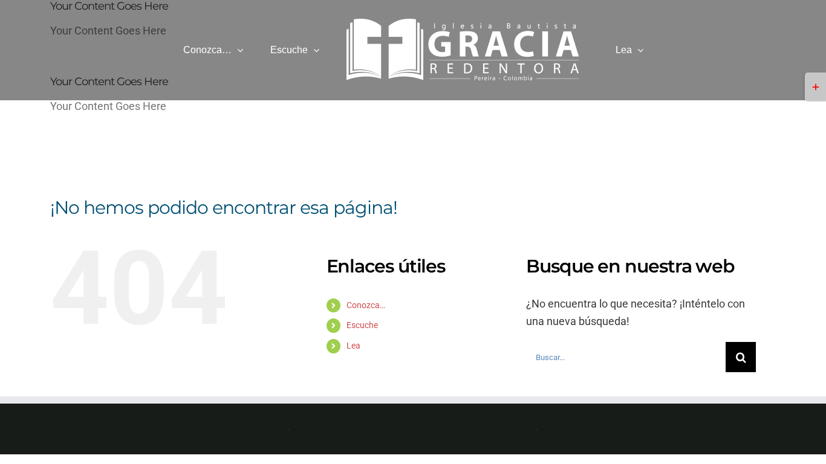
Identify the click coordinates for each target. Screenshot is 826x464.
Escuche (362, 325)
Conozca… (365, 305)
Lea (353, 345)
